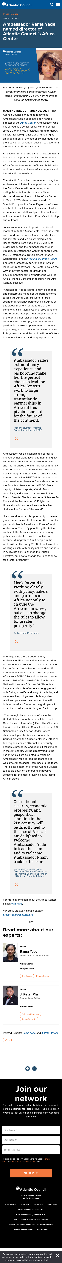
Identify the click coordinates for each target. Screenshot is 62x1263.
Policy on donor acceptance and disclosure (31, 1219)
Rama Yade (28, 951)
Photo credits (42, 1229)
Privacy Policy (10, 1204)
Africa (7, 1040)
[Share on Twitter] (16, 439)
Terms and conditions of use (45, 1204)
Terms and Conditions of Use (23, 1161)
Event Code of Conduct (23, 1229)
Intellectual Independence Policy (31, 1209)
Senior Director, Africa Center (34, 955)
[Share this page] (34, 1068)
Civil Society (27, 976)
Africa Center (28, 123)
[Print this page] (27, 1068)
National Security (29, 1019)
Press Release (11, 14)
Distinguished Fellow (30, 998)
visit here (16, 904)
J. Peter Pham (31, 994)
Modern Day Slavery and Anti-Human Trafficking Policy (31, 1224)
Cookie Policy (25, 1204)
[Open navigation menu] (58, 4)
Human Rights (42, 976)
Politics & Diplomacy (30, 1014)
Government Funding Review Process (31, 1214)
